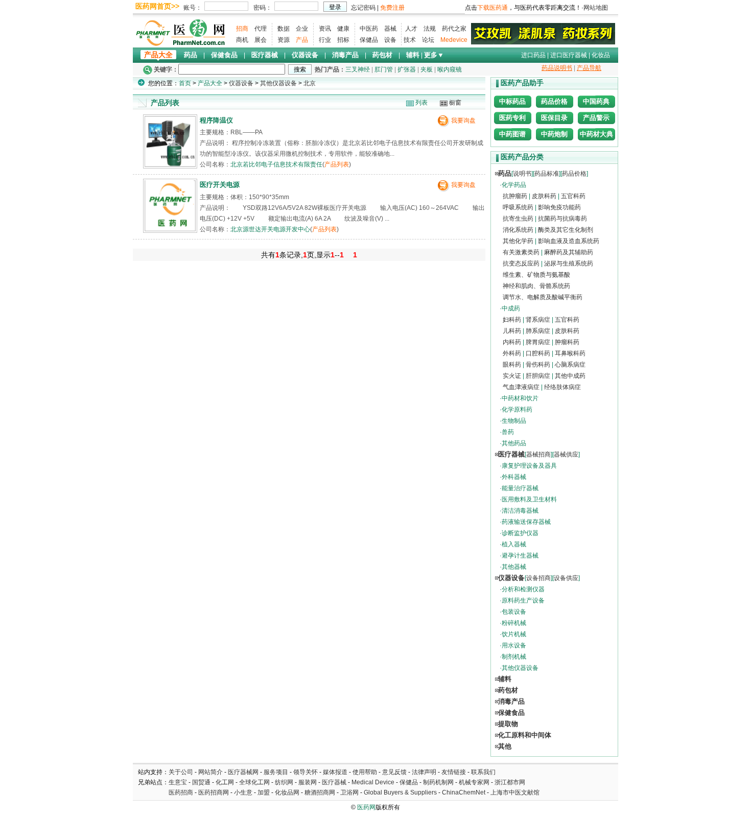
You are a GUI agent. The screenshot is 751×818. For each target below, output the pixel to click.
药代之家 (454, 28)
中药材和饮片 (520, 398)
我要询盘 (463, 120)
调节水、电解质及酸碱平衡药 (542, 297)
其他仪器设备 (278, 83)
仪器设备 (305, 55)
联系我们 (483, 772)
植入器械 (514, 544)
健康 (343, 28)
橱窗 (455, 102)
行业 (325, 39)
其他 (504, 746)
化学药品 (514, 184)
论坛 (428, 39)
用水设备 (514, 645)
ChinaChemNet (463, 792)
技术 (410, 39)
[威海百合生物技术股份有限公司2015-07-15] (543, 33)
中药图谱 (512, 134)
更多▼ (434, 55)
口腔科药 (538, 353)
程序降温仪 (216, 120)
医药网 (366, 807)
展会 (260, 39)
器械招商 (538, 454)
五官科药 (573, 196)
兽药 (508, 432)
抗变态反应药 (521, 263)
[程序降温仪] (170, 165)
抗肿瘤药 (515, 196)
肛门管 (383, 69)
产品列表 (336, 164)
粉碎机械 (514, 623)
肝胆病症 (538, 375)
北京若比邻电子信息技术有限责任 (276, 164)
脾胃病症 (538, 342)
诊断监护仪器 (520, 533)
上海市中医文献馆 (514, 792)
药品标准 (546, 173)
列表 (421, 102)
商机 (242, 39)
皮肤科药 (544, 196)
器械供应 (566, 454)
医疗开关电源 (220, 184)
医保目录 (554, 118)
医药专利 (512, 118)
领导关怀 (305, 772)
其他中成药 (570, 375)
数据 (283, 28)
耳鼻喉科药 (570, 353)
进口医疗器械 (568, 55)
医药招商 (181, 792)
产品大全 (158, 55)
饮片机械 (514, 634)
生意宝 (178, 782)
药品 (190, 55)
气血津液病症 (521, 387)
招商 (242, 28)
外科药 (512, 353)
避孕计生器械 (520, 555)
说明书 (522, 173)
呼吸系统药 (518, 207)
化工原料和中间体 (524, 735)
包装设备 (514, 611)
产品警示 (596, 118)
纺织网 (284, 782)
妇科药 (512, 319)
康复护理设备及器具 (529, 465)
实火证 (512, 375)
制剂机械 (514, 656)
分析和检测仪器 (523, 589)
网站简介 (210, 772)
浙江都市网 (510, 782)
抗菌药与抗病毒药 (562, 218)
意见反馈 (394, 772)
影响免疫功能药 (559, 207)
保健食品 (224, 55)
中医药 (369, 28)
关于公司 (181, 772)
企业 (302, 28)
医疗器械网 (243, 772)
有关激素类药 (521, 252)
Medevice (453, 39)
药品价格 (554, 101)
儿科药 (512, 330)
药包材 (382, 55)
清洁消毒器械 (520, 510)
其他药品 (514, 443)
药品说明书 (557, 67)
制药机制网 (438, 782)
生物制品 (514, 420)
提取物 (508, 724)
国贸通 (201, 782)
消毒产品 (345, 55)
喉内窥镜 (449, 69)
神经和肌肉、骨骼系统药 (536, 286)
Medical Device (372, 782)
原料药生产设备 (523, 600)
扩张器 (406, 69)
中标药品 (512, 101)
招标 (343, 39)
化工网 (225, 782)
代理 (260, 28)
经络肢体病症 (562, 387)
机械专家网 (474, 782)
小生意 (243, 792)
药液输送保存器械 (526, 521)
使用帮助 (365, 772)
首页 (185, 83)
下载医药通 (492, 7)
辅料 (412, 55)
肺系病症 (538, 330)
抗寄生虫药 (518, 218)
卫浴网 (350, 792)
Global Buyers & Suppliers (400, 792)
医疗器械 (264, 55)
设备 (390, 39)
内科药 (512, 342)
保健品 (369, 39)
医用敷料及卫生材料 (529, 499)
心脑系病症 (570, 364)
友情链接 (453, 772)
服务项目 (276, 772)
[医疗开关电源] (170, 229)
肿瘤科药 (567, 342)
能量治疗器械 (520, 488)
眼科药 (512, 364)
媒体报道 (335, 772)
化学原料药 (517, 409)
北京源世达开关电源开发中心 (270, 229)
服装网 (307, 782)
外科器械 (514, 476)
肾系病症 (538, 319)
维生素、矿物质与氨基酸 (536, 274)
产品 (302, 39)
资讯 (325, 28)
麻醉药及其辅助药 (568, 252)
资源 (283, 39)
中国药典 (596, 101)
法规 (430, 28)
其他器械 (514, 566)
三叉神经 (357, 69)
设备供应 (566, 578)
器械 (390, 28)
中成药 (511, 308)
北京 (309, 83)
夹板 (426, 69)
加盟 (264, 792)
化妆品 (601, 55)
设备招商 (538, 578)
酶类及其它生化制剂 (565, 229)
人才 (411, 28)
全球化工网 (254, 782)
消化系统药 (518, 229)
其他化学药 (518, 241)
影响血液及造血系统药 (568, 241)
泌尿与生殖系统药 (568, 263)
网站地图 (595, 7)
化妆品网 (287, 792)
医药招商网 (213, 792)
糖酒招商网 (319, 792)
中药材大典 (596, 134)
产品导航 (589, 67)
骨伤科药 (538, 364)
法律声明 (424, 772)
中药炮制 (554, 134)
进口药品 (533, 55)
